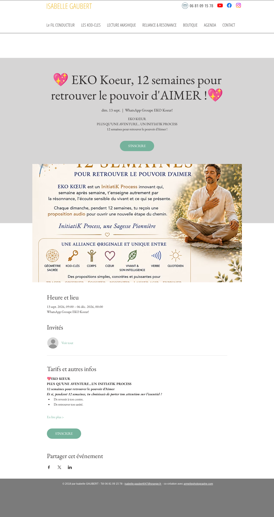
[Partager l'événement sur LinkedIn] (70, 467)
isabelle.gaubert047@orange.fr (143, 483)
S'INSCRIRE (137, 146)
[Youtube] (220, 5)
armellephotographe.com (198, 483)
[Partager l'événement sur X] (59, 467)
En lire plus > (55, 417)
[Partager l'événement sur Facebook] (49, 467)
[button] (91, 25)
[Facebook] (229, 5)
